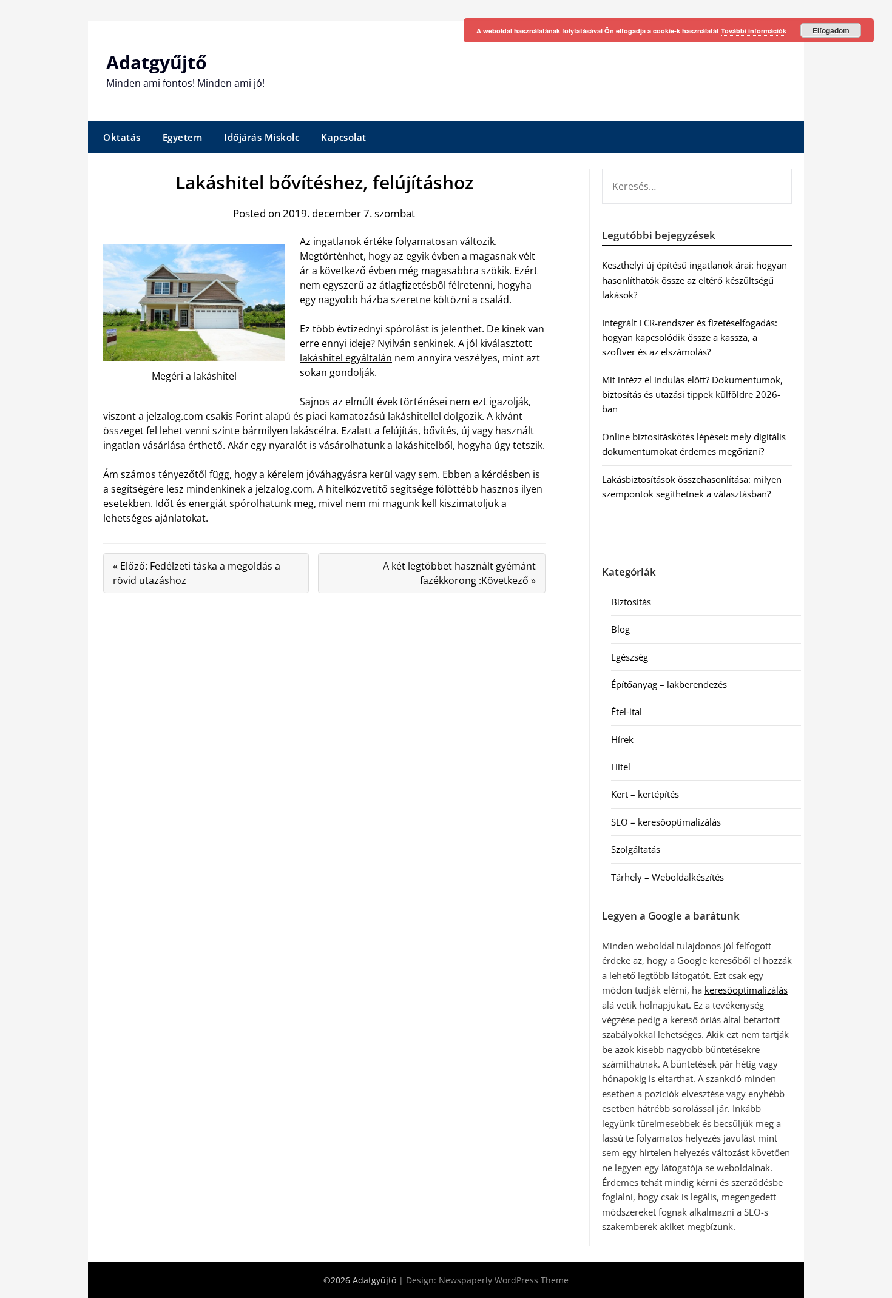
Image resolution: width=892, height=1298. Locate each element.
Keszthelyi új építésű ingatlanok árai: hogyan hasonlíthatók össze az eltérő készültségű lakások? (694, 280)
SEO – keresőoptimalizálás (666, 822)
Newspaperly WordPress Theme (504, 1280)
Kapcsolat (344, 137)
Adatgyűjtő (156, 62)
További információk (753, 30)
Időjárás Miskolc (261, 137)
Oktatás (122, 137)
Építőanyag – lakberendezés (669, 684)
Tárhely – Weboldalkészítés (667, 877)
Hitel (620, 767)
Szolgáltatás (635, 849)
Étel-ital (626, 711)
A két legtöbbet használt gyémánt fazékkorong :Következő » (459, 573)
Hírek (622, 739)
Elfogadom (831, 30)
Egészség (629, 657)
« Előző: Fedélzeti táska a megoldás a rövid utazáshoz (196, 573)
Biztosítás (631, 602)
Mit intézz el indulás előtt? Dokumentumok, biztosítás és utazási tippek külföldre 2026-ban (692, 394)
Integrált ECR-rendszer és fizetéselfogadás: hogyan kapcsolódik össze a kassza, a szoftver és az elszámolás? (689, 337)
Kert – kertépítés (645, 794)
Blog (620, 629)
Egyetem (183, 137)
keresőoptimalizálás (746, 990)
